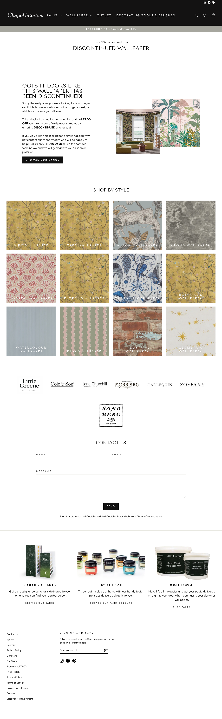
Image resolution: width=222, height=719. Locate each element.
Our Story (12, 661)
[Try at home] (111, 561)
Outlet (104, 15)
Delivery (11, 644)
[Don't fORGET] (181, 561)
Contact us (12, 634)
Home (97, 42)
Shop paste (181, 607)
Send (111, 506)
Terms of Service (146, 516)
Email (117, 454)
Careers (11, 693)
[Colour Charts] (40, 561)
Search (10, 639)
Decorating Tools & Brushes (145, 15)
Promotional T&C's (17, 666)
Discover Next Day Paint (20, 698)
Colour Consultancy (17, 688)
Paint (53, 15)
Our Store (12, 655)
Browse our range (43, 159)
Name (41, 454)
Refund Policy (14, 650)
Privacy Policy (124, 516)
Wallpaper (78, 15)
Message (44, 471)
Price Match (13, 671)
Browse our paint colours (111, 603)
